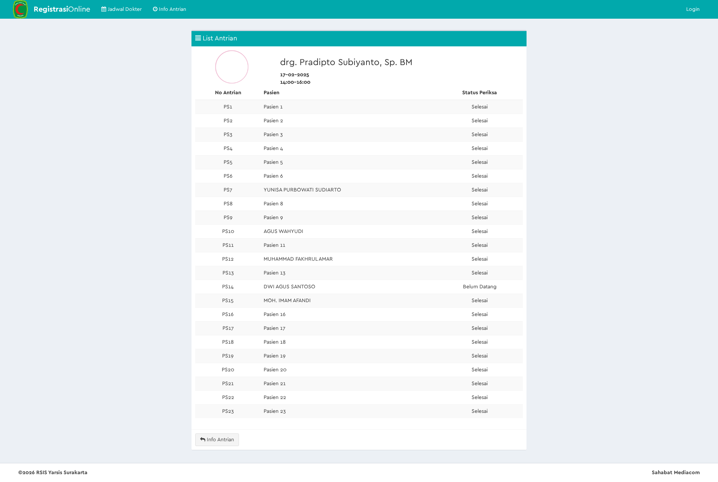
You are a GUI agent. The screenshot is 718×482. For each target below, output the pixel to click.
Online (62, 9)
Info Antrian (171, 9)
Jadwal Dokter (124, 9)
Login (693, 9)
